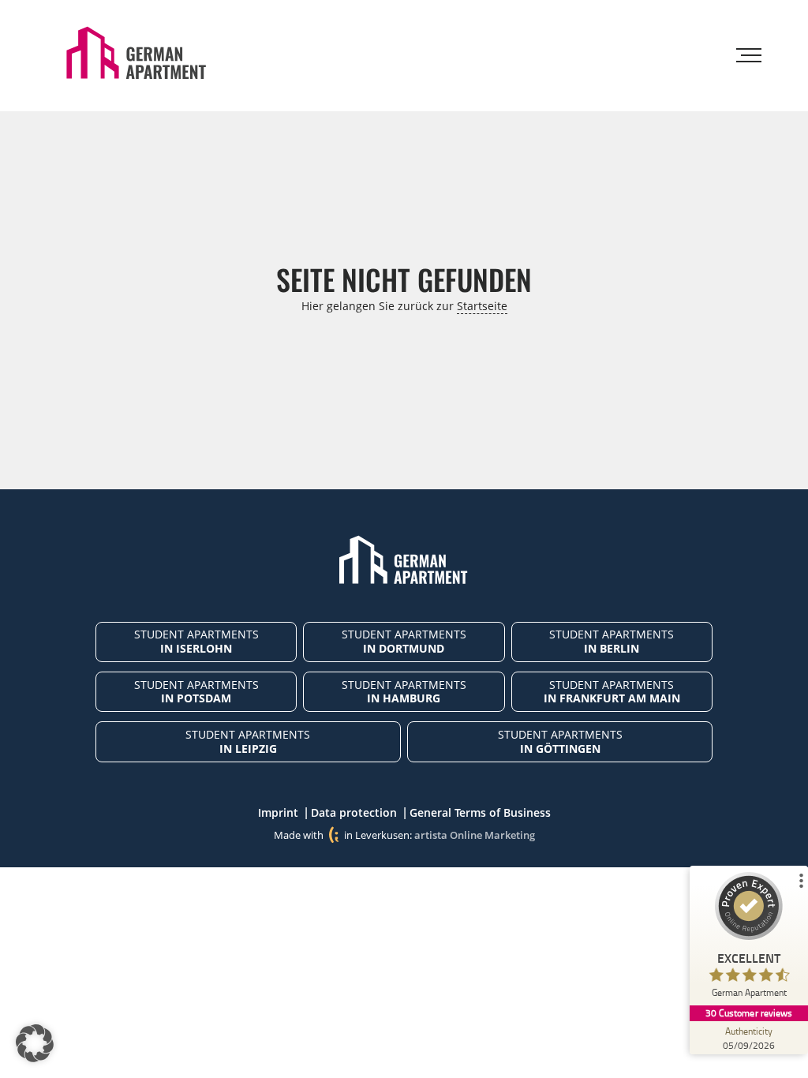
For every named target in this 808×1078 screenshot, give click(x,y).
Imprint (278, 812)
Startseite (482, 305)
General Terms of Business (480, 812)
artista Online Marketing (474, 835)
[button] (34, 1043)
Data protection (354, 812)
